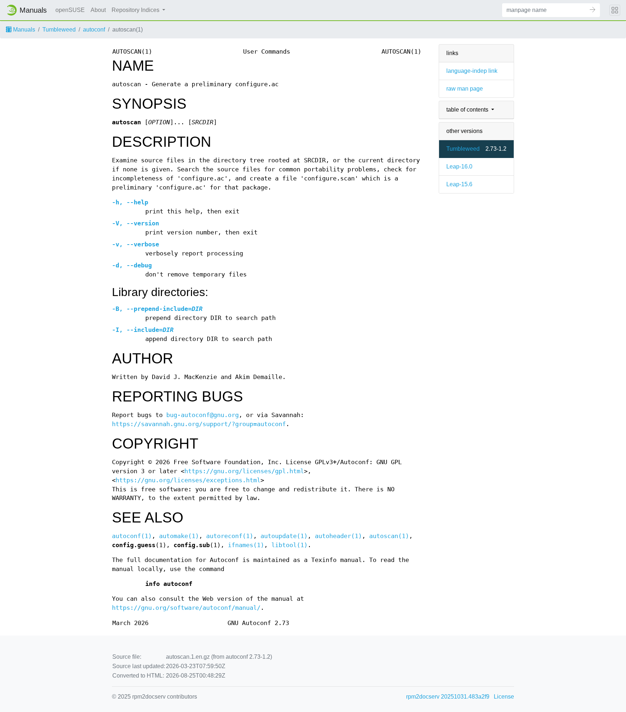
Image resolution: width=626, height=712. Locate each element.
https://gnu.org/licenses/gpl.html (244, 471)
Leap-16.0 (459, 166)
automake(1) (179, 536)
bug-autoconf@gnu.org (202, 415)
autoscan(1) (389, 536)
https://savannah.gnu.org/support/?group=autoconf (199, 424)
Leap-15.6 (459, 184)
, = (157, 308)
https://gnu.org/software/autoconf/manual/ (186, 607)
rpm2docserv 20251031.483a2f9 (447, 697)
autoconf (94, 29)
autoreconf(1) (229, 536)
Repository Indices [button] (136, 10)
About (98, 10)
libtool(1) (289, 545)
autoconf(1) (132, 536)
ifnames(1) (246, 545)
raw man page (464, 89)
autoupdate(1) (284, 536)
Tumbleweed (59, 29)
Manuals (23, 29)
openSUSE (70, 10)
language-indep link (471, 71)
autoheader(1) (338, 536)
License (504, 697)
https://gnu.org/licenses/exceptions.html (188, 480)
